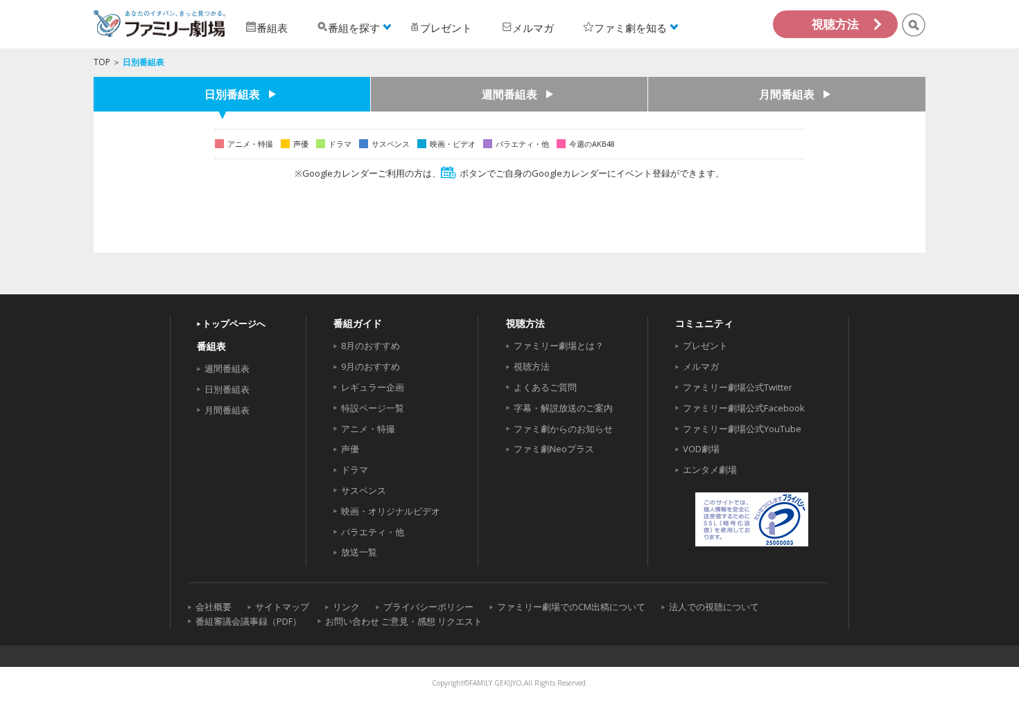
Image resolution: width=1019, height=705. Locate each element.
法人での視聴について (714, 606)
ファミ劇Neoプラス (554, 449)
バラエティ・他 (372, 532)
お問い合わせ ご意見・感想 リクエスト (403, 621)
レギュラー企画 (372, 387)
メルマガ (701, 366)
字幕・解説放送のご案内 (563, 408)
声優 (350, 449)
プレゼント (705, 345)
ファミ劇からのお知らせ (563, 428)
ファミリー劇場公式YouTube (742, 428)
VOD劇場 (701, 449)
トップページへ (233, 323)
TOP (102, 62)
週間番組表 (509, 94)
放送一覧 (359, 552)
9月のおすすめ (370, 366)
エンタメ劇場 (710, 469)
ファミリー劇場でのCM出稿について (571, 606)
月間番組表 (787, 94)
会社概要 (213, 606)
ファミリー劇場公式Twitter (737, 387)
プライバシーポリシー (428, 606)
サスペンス (363, 490)
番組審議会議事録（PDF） (248, 621)
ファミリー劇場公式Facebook (744, 408)
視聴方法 (835, 24)
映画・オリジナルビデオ (390, 511)
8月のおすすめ (370, 345)
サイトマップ (282, 606)
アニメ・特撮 (368, 428)
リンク (346, 606)
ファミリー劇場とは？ (559, 345)
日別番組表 (232, 94)
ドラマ (354, 469)
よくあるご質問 (545, 387)
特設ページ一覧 (372, 408)
